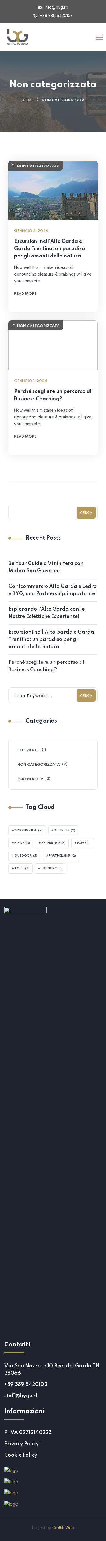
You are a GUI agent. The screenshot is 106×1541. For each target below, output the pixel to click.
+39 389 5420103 (56, 15)
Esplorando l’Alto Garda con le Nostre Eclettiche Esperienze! (46, 613)
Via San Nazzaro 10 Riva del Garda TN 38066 (51, 1369)
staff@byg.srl (20, 1395)
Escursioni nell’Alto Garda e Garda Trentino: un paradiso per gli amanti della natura (49, 249)
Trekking (52, 868)
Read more (25, 294)
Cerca (86, 513)
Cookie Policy (20, 1455)
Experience (28, 750)
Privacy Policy (21, 1443)
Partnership (30, 779)
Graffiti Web (63, 1527)
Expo (84, 843)
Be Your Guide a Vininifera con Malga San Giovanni (45, 567)
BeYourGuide (28, 830)
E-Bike (22, 843)
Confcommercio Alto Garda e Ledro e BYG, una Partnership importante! (52, 590)
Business (64, 830)
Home (27, 100)
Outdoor (25, 855)
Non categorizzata (38, 166)
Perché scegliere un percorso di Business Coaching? (52, 395)
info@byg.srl (56, 7)
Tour (21, 868)
